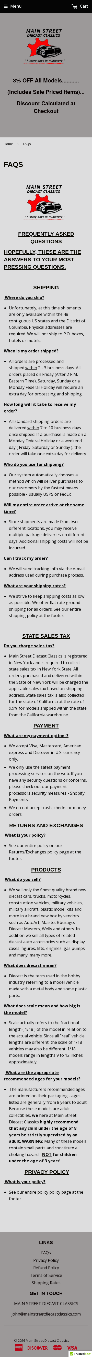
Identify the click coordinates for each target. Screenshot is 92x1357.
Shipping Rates (46, 1282)
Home (8, 143)
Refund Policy (46, 1267)
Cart (83, 6)
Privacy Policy (46, 1260)
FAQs (46, 1252)
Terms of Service (46, 1275)
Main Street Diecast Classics (47, 1340)
